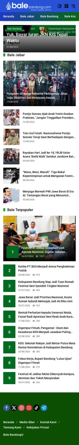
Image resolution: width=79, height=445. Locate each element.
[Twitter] (14, 408)
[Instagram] (21, 408)
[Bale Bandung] (28, 5)
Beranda (8, 422)
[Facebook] (6, 408)
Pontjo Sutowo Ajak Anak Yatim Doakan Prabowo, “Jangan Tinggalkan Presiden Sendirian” (48, 116)
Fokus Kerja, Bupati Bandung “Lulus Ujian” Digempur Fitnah (45, 360)
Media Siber (27, 422)
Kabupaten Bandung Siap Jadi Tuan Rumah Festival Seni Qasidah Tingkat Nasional (46, 284)
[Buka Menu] (66, 6)
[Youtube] (29, 408)
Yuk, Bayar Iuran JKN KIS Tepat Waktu (37, 37)
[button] (59, 6)
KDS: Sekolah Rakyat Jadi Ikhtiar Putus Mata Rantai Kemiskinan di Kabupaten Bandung (46, 345)
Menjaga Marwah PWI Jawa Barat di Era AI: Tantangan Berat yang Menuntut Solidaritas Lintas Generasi (48, 194)
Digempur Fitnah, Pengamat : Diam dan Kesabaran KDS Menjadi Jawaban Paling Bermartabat (44, 330)
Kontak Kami (48, 422)
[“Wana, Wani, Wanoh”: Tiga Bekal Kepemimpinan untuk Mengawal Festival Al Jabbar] (11, 176)
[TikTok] (36, 408)
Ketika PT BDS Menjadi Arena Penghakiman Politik (46, 268)
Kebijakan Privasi (38, 427)
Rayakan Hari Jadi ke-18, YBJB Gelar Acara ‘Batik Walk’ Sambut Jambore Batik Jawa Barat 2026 (49, 155)
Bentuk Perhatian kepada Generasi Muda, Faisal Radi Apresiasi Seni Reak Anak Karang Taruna (47, 315)
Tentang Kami (12, 427)
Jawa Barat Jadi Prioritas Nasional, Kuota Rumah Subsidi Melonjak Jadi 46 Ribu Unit (45, 299)
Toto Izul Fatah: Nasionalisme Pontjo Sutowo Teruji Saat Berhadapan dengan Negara (48, 135)
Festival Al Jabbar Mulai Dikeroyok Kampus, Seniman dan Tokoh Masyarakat (46, 376)
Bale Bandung (14, 28)
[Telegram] (44, 408)
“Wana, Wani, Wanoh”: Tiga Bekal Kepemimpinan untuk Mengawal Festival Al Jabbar (49, 174)
